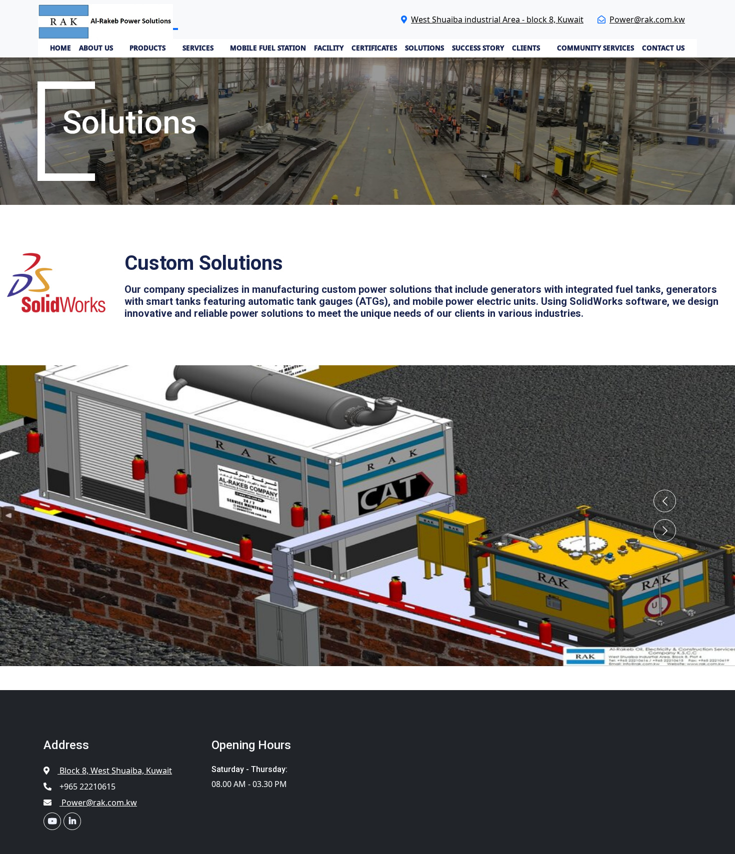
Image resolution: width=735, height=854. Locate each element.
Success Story (478, 47)
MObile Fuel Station (268, 47)
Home (60, 47)
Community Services (595, 47)
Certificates (374, 47)
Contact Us (663, 47)
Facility (329, 47)
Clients (526, 47)
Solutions (424, 47)
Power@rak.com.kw (647, 19)
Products (148, 47)
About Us (96, 47)
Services (198, 47)
